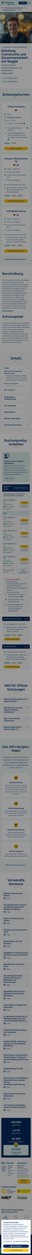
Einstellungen (17, 1246)
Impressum (8, 1241)
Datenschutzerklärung (22, 1241)
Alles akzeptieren (17, 1250)
